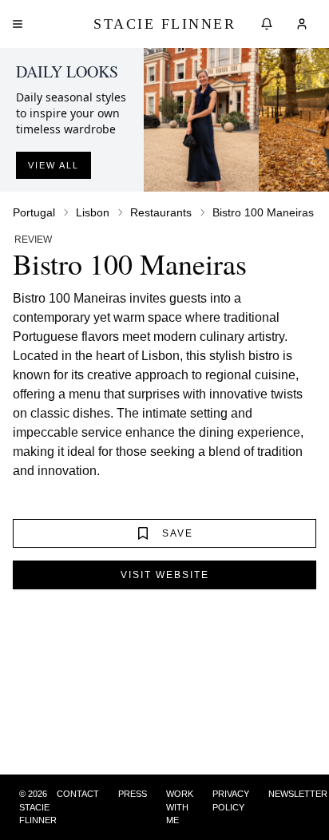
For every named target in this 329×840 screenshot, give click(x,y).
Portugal (34, 212)
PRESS (132, 793)
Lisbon (92, 212)
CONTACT (78, 793)
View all (53, 165)
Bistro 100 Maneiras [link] (263, 212)
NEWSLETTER (297, 793)
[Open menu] (17, 24)
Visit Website (165, 574)
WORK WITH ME (179, 807)
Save (177, 533)
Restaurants (161, 212)
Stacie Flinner (164, 24)
